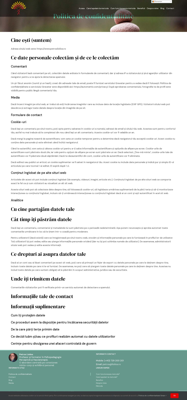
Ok (174, 396)
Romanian (158, 1)
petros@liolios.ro (112, 364)
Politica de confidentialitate (149, 396)
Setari (163, 396)
